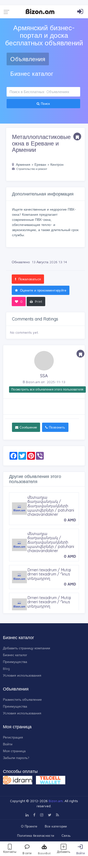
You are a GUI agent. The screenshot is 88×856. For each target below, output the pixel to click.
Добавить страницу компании (26, 648)
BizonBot (44, 853)
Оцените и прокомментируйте (42, 290)
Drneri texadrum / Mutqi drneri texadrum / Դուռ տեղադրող (49, 574)
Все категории (56, 826)
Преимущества (15, 662)
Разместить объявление (22, 699)
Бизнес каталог (15, 655)
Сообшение (27, 427)
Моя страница (14, 751)
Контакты (9, 852)
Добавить (63, 852)
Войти (80, 853)
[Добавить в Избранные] (77, 136)
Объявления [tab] (27, 59)
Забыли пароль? (16, 758)
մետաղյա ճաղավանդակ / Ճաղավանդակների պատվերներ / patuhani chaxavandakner (50, 506)
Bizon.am (56, 801)
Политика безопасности (35, 835)
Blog (6, 668)
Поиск (45, 104)
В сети (27, 853)
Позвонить (56, 427)
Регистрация (13, 737)
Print (38, 301)
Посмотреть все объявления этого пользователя (47, 389)
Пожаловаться (29, 279)
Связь (66, 835)
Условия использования (22, 675)
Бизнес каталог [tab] (31, 73)
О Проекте (29, 826)
